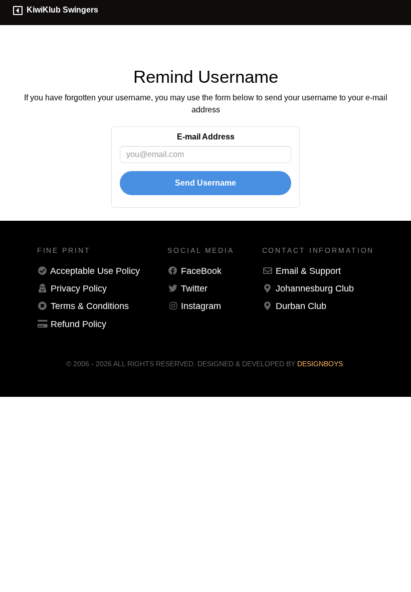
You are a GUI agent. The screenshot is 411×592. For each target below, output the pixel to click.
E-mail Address (206, 136)
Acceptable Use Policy (95, 271)
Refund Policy (78, 324)
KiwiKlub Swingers (60, 10)
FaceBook (201, 271)
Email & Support (308, 271)
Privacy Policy (79, 288)
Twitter (194, 288)
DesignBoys (320, 364)
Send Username (205, 183)
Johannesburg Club (315, 288)
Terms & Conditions (90, 306)
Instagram (201, 306)
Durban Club (301, 306)
